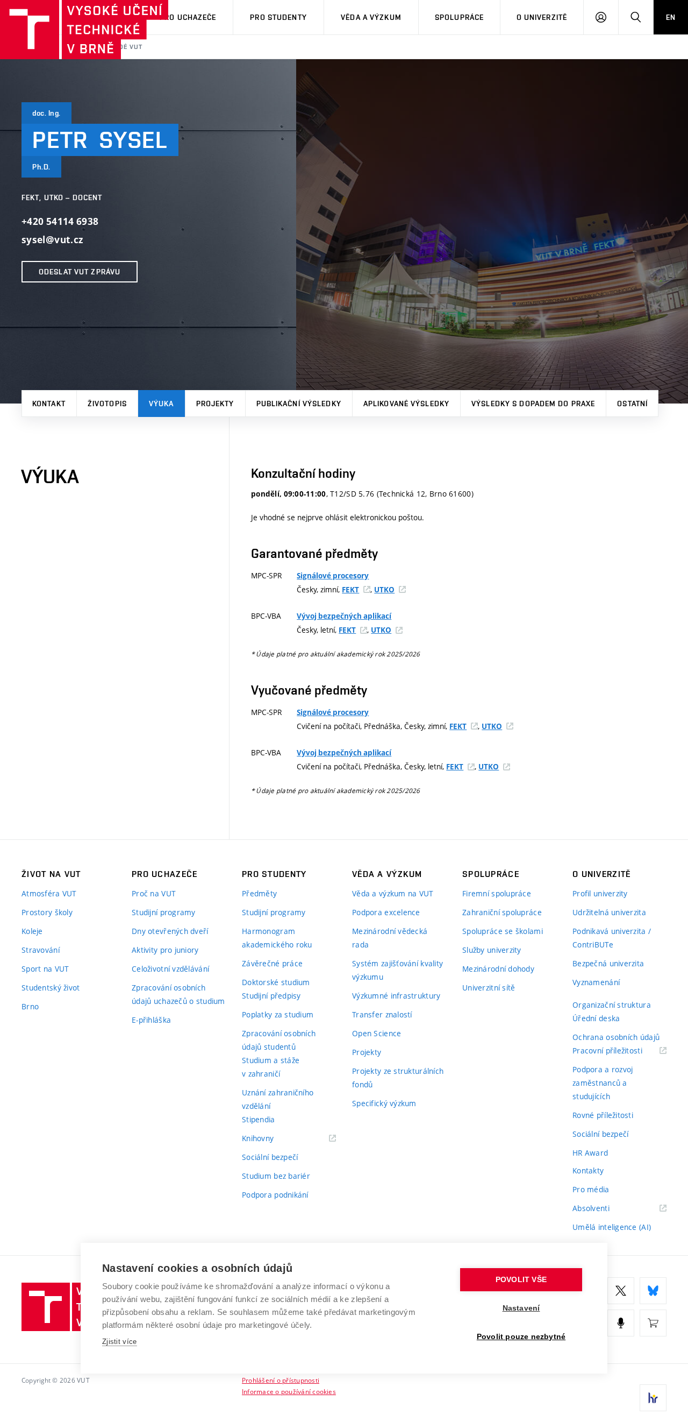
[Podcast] (620, 1323)
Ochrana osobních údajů (616, 1037)
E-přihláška (151, 1020)
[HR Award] (653, 1397)
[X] (620, 1290)
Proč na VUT (154, 893)
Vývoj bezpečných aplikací (344, 616)
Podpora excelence (386, 912)
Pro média (591, 1189)
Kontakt (49, 403)
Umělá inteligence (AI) (611, 1227)
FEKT (350, 590)
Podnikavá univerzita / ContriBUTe (611, 938)
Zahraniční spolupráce (502, 912)
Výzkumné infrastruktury (396, 996)
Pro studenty (278, 17)
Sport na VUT (45, 969)
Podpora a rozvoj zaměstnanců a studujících (602, 1082)
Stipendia (258, 1119)
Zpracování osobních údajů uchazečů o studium (178, 994)
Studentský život (51, 987)
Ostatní (632, 403)
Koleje (32, 931)
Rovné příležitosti (602, 1115)
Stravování (41, 950)
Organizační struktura (611, 1005)
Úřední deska (596, 1018)
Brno (30, 1006)
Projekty (215, 403)
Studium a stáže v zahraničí (270, 1067)
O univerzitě (542, 17)
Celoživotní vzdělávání (170, 969)
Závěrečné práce (272, 963)
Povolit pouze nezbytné (521, 1337)
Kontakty (588, 1170)
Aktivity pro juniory (165, 950)
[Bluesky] (653, 1290)
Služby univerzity (491, 950)
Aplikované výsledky (406, 403)
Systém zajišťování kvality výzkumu (397, 970)
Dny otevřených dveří (170, 931)
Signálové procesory (333, 576)
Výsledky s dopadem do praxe (533, 403)
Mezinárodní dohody (498, 969)
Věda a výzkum (371, 17)
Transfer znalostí (382, 1014)
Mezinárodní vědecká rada (389, 938)
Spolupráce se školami (502, 931)
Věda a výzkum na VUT (393, 893)
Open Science (376, 1033)
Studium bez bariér (276, 1176)
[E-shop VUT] (653, 1323)
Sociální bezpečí (270, 1157)
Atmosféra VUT (49, 893)
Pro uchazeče (188, 17)
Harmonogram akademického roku (277, 938)
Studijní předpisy (271, 996)
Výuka (161, 403)
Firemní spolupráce (496, 893)
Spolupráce (459, 17)
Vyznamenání (596, 982)
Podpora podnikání (275, 1195)
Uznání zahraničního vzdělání (277, 1099)
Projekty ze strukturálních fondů (397, 1078)
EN (671, 17)
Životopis (107, 403)
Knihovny (271, 1139)
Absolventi (604, 1208)
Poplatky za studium (277, 1014)
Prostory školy (47, 912)
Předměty (259, 893)
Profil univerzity (600, 893)
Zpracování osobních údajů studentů (279, 1040)
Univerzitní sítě (488, 987)
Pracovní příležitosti (619, 1051)
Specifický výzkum (384, 1103)
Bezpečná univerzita (608, 963)
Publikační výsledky (298, 403)
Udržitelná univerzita (609, 912)
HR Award (590, 1153)
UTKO (384, 590)
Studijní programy (164, 912)
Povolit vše (521, 1280)
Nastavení (521, 1308)
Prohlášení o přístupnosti (280, 1380)
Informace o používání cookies (289, 1391)
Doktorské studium (276, 982)
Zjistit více (119, 1342)
